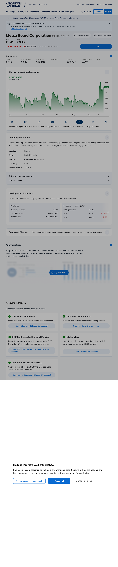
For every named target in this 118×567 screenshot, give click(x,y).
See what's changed (19, 29)
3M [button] (52, 122)
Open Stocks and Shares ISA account (32, 326)
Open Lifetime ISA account (86, 351)
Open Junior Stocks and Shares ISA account (32, 375)
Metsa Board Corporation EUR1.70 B (33, 18)
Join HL (98, 11)
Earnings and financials (21, 193)
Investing (10, 12)
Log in (108, 11)
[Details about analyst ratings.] (110, 245)
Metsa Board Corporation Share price (64, 18)
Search (87, 12)
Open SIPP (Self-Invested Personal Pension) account (30, 350)
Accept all (59, 481)
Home (8, 18)
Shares (15, 18)
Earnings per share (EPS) (74, 206)
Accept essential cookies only (29, 481)
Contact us (107, 4)
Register (80, 4)
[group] (59, 122)
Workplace (42, 4)
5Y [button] (93, 122)
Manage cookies (84, 481)
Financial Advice (49, 12)
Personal (32, 4)
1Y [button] (80, 122)
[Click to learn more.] (110, 56)
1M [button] (39, 122)
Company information (20, 137)
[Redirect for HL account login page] (59, 272)
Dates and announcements (21, 176)
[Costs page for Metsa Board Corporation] (59, 232)
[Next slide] (105, 212)
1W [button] (25, 122)
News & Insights (66, 12)
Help (99, 4)
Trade (96, 46)
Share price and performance (24, 72)
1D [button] (12, 122)
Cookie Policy (82, 473)
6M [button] (66, 122)
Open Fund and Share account (86, 326)
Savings (22, 12)
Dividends (14, 206)
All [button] (106, 122)
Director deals (15, 180)
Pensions (34, 12)
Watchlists (90, 4)
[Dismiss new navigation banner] (109, 23)
